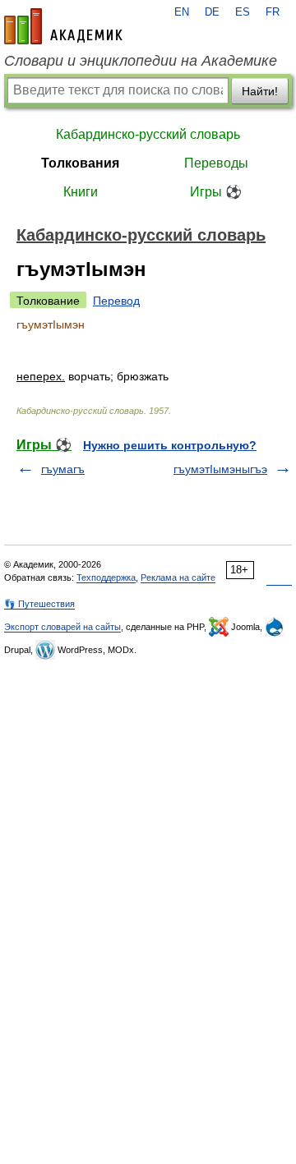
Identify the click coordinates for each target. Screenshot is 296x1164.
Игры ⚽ (216, 192)
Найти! (260, 91)
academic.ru (63, 26)
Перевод (116, 300)
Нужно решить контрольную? (170, 445)
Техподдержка (106, 577)
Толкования (80, 163)
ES (242, 12)
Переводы (216, 163)
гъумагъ (63, 469)
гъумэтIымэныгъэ (220, 469)
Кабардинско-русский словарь (148, 134)
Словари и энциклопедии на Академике (140, 61)
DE (212, 12)
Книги (80, 192)
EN (181, 12)
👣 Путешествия (39, 604)
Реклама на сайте (178, 577)
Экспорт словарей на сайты (62, 627)
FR (273, 12)
